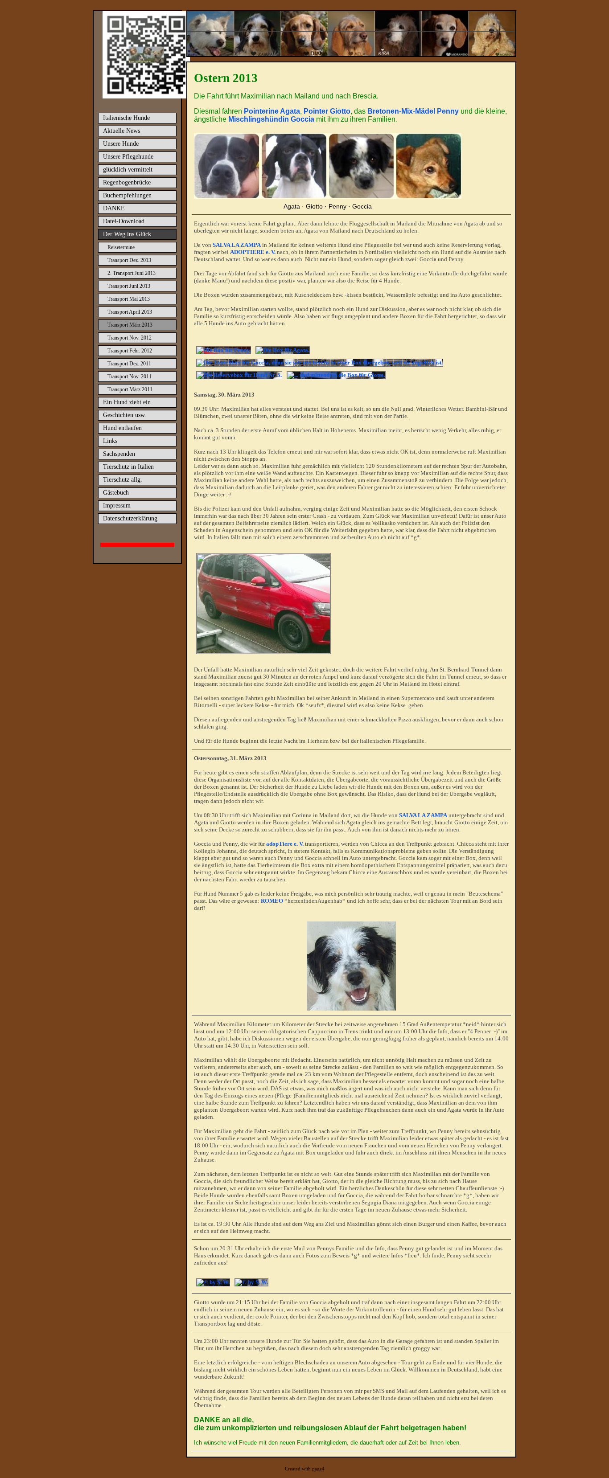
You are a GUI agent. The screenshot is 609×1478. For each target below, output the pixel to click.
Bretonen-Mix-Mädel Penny (413, 111)
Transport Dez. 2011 (129, 363)
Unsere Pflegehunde (128, 156)
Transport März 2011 (129, 389)
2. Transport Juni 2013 (131, 273)
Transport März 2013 (129, 325)
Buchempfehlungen (127, 195)
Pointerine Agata (272, 111)
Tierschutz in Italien (128, 466)
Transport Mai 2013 (128, 299)
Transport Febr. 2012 (129, 351)
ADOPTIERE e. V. (253, 252)
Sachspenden (119, 453)
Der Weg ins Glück (127, 234)
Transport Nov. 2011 (129, 376)
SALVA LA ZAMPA (237, 245)
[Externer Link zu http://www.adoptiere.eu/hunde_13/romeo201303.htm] (351, 1008)
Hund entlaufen (122, 428)
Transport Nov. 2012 (129, 338)
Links (110, 441)
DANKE (114, 208)
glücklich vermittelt (127, 169)
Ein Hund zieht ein (127, 402)
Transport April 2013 (129, 312)
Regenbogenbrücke (127, 182)
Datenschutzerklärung (130, 518)
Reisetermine (121, 247)
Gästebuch (116, 492)
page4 (318, 1468)
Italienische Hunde (126, 118)
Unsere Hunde (121, 143)
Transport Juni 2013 (128, 286)
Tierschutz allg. (122, 479)
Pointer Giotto (327, 111)
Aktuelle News (121, 130)
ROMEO (272, 900)
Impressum (117, 505)
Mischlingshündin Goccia (271, 119)
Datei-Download (123, 221)
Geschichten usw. (124, 415)
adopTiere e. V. (285, 843)
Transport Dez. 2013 (129, 260)
